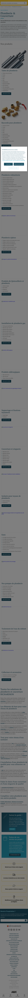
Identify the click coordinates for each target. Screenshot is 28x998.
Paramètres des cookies (14, 167)
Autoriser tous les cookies (18, 164)
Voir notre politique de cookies (7, 160)
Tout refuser (8, 164)
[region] (14, 158)
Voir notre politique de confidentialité (19, 160)
